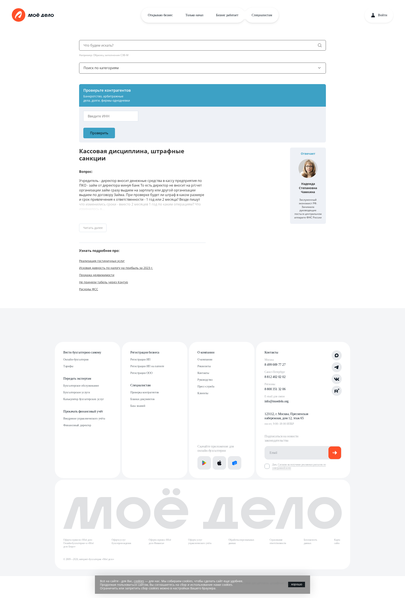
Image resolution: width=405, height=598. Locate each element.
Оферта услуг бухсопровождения (121, 541)
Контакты (203, 373)
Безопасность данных (310, 541)
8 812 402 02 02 (275, 377)
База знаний (137, 405)
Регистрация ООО (141, 373)
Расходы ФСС (88, 289)
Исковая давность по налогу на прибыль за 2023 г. (116, 268)
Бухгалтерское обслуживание (81, 385)
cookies (139, 581)
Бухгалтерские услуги (76, 392)
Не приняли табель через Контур (103, 282)
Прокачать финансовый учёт (83, 411)
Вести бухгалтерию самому (82, 352)
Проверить (99, 133)
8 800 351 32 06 (275, 389)
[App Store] (219, 463)
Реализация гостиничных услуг (102, 261)
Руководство (205, 379)
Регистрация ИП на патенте (147, 366)
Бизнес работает (227, 15)
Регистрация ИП (140, 359)
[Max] (337, 355)
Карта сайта (337, 541)
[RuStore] (234, 463)
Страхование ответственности (278, 541)
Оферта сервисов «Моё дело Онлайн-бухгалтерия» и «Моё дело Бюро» (78, 543)
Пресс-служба (205, 386)
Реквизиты (204, 366)
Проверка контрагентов (144, 392)
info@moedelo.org (277, 401)
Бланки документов (142, 399)
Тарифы (68, 366)
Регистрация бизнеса (144, 352)
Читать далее (93, 228)
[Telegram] (337, 367)
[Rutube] (337, 391)
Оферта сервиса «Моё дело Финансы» (160, 541)
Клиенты (202, 393)
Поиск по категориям (101, 68)
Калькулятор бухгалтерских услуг (83, 399)
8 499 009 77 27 (275, 364)
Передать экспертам (77, 378)
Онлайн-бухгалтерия (75, 359)
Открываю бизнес (160, 15)
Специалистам (262, 15)
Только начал (194, 15)
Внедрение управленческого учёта (84, 418)
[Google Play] (204, 463)
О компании (206, 352)
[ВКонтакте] (337, 379)
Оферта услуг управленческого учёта (199, 541)
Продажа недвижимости (96, 275)
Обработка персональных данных (241, 541)
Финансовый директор (77, 425)
